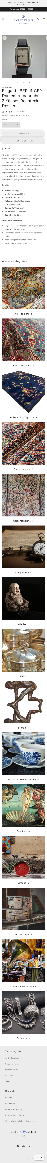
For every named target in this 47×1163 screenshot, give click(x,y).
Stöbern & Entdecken (22, 986)
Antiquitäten (22, 572)
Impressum (10, 1103)
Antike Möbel (22, 934)
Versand (11, 115)
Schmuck (22, 1038)
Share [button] (7, 148)
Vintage (22, 883)
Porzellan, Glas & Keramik (22, 779)
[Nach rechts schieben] (29, 82)
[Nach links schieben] (18, 82)
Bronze (22, 727)
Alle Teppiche (22, 314)
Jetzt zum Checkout (23, 141)
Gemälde (22, 831)
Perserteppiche (21, 469)
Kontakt (8, 1097)
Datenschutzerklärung (14, 1115)
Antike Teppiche (22, 365)
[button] (3, 19)
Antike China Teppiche (22, 417)
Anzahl (4, 119)
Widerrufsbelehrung (13, 1109)
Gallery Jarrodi (20, 1158)
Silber (22, 676)
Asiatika (22, 624)
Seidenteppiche (22, 521)
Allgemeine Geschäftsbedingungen (20, 1121)
